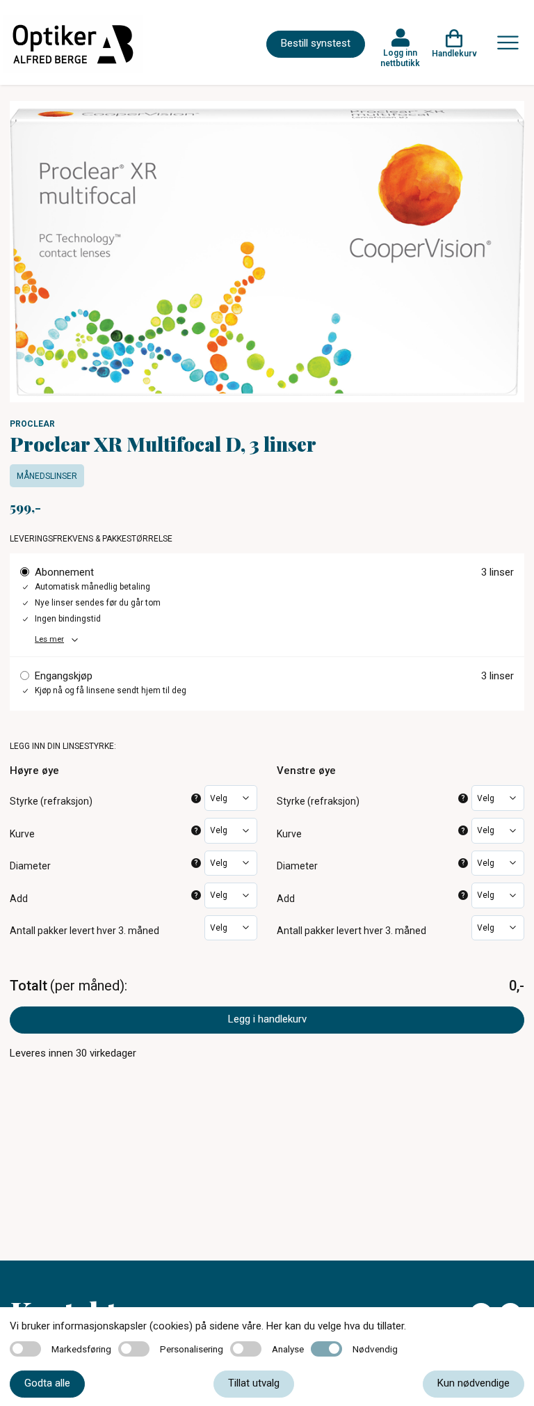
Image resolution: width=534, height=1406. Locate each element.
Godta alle (47, 1383)
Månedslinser (47, 476)
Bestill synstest (315, 43)
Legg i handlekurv (267, 1019)
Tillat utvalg (254, 1383)
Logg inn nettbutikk (400, 58)
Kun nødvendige (473, 1383)
